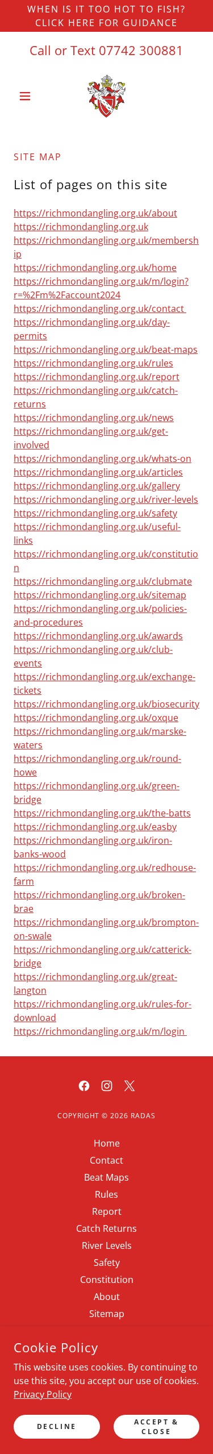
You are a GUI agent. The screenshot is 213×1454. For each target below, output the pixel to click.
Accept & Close (156, 1426)
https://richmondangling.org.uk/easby (95, 826)
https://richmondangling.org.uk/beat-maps (106, 349)
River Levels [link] (107, 1245)
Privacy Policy (43, 1394)
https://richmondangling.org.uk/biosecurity (106, 704)
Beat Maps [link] (106, 1177)
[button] (27, 96)
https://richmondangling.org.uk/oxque (96, 717)
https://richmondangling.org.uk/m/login (100, 1031)
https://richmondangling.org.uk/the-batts (102, 813)
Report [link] (107, 1211)
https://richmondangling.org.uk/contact (100, 308)
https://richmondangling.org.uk (81, 226)
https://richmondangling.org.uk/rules (93, 363)
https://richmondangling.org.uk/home (95, 267)
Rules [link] (106, 1194)
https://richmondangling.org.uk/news (94, 417)
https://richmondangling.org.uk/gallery (97, 486)
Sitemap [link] (106, 1313)
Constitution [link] (106, 1279)
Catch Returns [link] (106, 1228)
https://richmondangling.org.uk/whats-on (102, 458)
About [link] (107, 1296)
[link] (106, 96)
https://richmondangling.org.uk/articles (98, 472)
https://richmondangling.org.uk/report (96, 376)
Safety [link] (107, 1262)
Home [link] (107, 1143)
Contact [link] (106, 1160)
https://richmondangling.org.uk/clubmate (103, 581)
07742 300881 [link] (141, 50)
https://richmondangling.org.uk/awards (98, 636)
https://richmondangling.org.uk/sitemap (100, 595)
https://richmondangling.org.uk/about (95, 213)
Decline (57, 1426)
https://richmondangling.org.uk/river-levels (106, 499)
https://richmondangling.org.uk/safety (95, 513)
